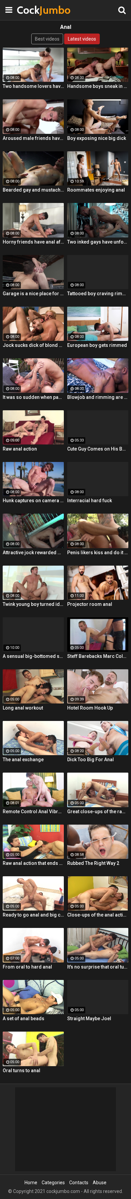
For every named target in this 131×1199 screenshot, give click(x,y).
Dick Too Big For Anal (90, 759)
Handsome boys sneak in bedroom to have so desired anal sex (97, 86)
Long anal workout (23, 708)
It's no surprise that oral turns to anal (97, 967)
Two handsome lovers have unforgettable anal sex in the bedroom (33, 86)
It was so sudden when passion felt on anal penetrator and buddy (33, 397)
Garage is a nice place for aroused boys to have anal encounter (33, 293)
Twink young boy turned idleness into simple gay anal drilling (33, 604)
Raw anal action (20, 449)
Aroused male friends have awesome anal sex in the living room (33, 138)
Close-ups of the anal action (97, 915)
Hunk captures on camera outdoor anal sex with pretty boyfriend (33, 500)
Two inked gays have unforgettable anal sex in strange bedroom (97, 242)
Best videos (47, 39)
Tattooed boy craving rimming (97, 293)
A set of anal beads (23, 1018)
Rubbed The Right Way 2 (93, 863)
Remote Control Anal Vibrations (33, 811)
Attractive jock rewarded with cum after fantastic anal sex (33, 552)
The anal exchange (23, 759)
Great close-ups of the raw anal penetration (97, 811)
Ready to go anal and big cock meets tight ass (33, 915)
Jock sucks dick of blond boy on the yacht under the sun (33, 345)
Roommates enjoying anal (96, 190)
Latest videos (82, 39)
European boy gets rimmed (97, 345)
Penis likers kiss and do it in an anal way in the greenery (97, 552)
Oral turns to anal (21, 1070)
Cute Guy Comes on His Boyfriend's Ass (97, 449)
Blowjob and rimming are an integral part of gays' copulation (97, 397)
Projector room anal (89, 604)
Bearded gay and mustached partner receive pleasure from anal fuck (33, 190)
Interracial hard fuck (89, 500)
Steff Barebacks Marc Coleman (97, 656)
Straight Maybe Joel (89, 1018)
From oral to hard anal (27, 967)
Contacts (78, 1182)
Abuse (99, 1182)
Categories (53, 1182)
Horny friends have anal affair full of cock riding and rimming (33, 242)
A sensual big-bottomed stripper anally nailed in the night (33, 656)
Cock (33, 9)
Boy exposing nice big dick (96, 138)
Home (31, 1182)
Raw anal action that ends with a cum (33, 863)
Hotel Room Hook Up (90, 708)
